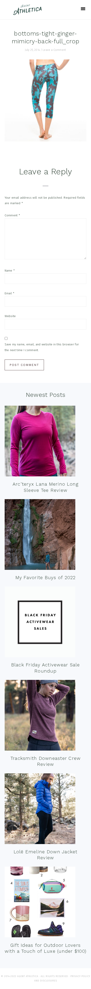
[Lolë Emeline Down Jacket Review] (40, 809)
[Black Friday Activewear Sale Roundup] (40, 622)
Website (10, 316)
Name (10, 270)
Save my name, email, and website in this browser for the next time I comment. (42, 347)
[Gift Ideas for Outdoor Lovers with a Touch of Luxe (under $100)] (40, 903)
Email (10, 293)
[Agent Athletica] (28, 13)
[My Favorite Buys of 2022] (40, 535)
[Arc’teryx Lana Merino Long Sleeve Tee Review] (40, 442)
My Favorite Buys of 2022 (45, 577)
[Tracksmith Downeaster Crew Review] (40, 716)
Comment (12, 215)
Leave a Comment (54, 49)
